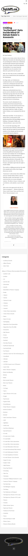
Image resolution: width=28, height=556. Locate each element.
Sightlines (5, 422)
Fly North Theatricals (8, 345)
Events (5, 335)
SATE (4, 420)
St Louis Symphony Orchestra (10, 454)
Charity (5, 297)
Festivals (5, 340)
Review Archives (7, 409)
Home (14, 16)
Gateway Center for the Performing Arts (13, 353)
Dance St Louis (7, 319)
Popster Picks (6, 401)
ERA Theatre (6, 332)
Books (4, 292)
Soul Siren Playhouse (8, 428)
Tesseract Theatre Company (10, 481)
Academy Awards (7, 260)
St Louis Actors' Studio (8, 436)
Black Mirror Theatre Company (11, 289)
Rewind (5, 415)
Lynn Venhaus (7, 40)
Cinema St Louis (7, 300)
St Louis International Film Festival (12, 449)
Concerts (5, 305)
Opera (4, 391)
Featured (5, 337)
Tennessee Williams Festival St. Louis (12, 478)
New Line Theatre (7, 383)
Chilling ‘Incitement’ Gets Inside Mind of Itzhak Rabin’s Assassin (13, 32)
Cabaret (5, 295)
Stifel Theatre (6, 465)
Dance (4, 316)
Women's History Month (9, 524)
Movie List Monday (8, 372)
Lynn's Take (6, 367)
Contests (5, 308)
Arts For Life (6, 281)
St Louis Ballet (6, 438)
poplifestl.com (7, 241)
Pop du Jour (6, 399)
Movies (5, 22)
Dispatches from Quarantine (10, 324)
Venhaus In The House (8, 510)
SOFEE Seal (6, 425)
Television (5, 476)
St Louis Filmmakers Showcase (11, 446)
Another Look (6, 273)
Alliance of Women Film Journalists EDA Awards (14, 271)
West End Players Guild (9, 518)
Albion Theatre (7, 263)
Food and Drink (7, 348)
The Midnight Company (9, 486)
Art (4, 279)
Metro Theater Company (9, 369)
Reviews (10, 22)
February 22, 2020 (17, 40)
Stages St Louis (7, 460)
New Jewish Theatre (8, 380)
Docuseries (6, 329)
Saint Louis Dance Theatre (9, 417)
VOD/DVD (5, 513)
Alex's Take (6, 266)
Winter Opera (6, 521)
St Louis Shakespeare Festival (10, 452)
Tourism (5, 502)
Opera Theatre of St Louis (9, 393)
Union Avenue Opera (8, 505)
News (4, 385)
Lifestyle (5, 359)
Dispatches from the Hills (9, 327)
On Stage (5, 388)
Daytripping (6, 321)
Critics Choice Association (9, 311)
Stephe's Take (6, 462)
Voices (4, 516)
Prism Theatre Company (9, 407)
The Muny (5, 489)
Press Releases (6, 404)
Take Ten (5, 473)
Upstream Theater (8, 508)
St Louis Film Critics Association (11, 441)
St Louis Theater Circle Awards (11, 457)
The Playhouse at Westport (10, 492)
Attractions (6, 284)
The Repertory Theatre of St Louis (11, 494)
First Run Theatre (7, 343)
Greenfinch (6, 356)
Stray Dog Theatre (7, 468)
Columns (5, 303)
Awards (5, 287)
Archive (5, 276)
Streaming (6, 470)
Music (4, 377)
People (5, 396)
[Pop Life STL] (11, 9)
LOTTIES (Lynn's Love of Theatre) (11, 364)
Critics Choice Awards (8, 313)
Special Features (7, 430)
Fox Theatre (6, 351)
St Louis (5, 433)
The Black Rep (6, 484)
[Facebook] (13, 245)
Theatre (5, 500)
